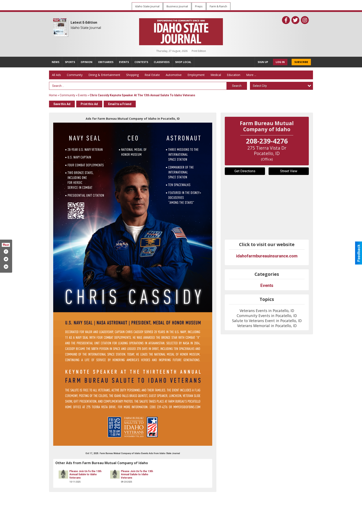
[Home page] (181, 30)
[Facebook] (286, 20)
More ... (251, 75)
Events (83, 95)
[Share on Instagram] (6, 267)
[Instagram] (305, 20)
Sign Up (263, 62)
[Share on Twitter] (6, 259)
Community (75, 75)
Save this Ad (61, 104)
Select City (260, 85)
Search (237, 85)
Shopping (132, 75)
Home (53, 95)
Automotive (174, 75)
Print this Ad (89, 104)
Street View (288, 171)
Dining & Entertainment (104, 75)
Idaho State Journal (86, 27)
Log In (280, 62)
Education (233, 75)
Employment (196, 75)
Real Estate (152, 75)
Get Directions (244, 171)
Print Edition (199, 51)
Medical (216, 75)
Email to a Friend (119, 104)
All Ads (56, 75)
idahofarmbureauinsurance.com (266, 255)
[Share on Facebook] (6, 251)
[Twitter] (295, 20)
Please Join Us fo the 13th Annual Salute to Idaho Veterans (85, 474)
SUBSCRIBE (301, 62)
